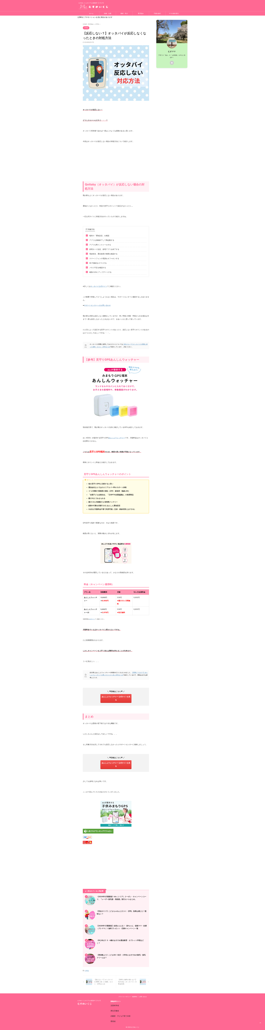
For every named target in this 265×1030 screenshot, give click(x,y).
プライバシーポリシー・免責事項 (127, 996)
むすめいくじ (85, 1003)
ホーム (91, 13)
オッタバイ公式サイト (98, 286)
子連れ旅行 (157, 13)
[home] (172, 63)
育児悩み (141, 13)
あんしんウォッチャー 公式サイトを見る (116, 698)
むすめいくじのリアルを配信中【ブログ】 (89, 1000)
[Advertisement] (116, 164)
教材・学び (124, 13)
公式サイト (92, 619)
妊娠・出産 (107, 13)
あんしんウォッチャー (116, 438)
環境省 (113, 1021)
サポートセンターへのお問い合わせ (97, 305)
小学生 (87, 970)
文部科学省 (115, 1005)
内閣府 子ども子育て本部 (120, 1016)
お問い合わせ (143, 996)
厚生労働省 (115, 1011)
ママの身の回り (174, 13)
